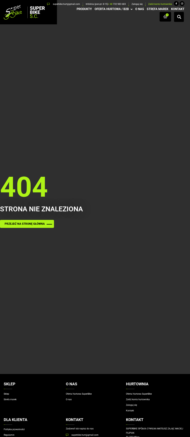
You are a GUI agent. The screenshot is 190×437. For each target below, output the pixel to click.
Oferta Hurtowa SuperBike (79, 394)
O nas (69, 399)
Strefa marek (10, 399)
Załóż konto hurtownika (138, 399)
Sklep (6, 394)
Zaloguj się (131, 405)
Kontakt (130, 410)
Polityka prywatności (14, 429)
